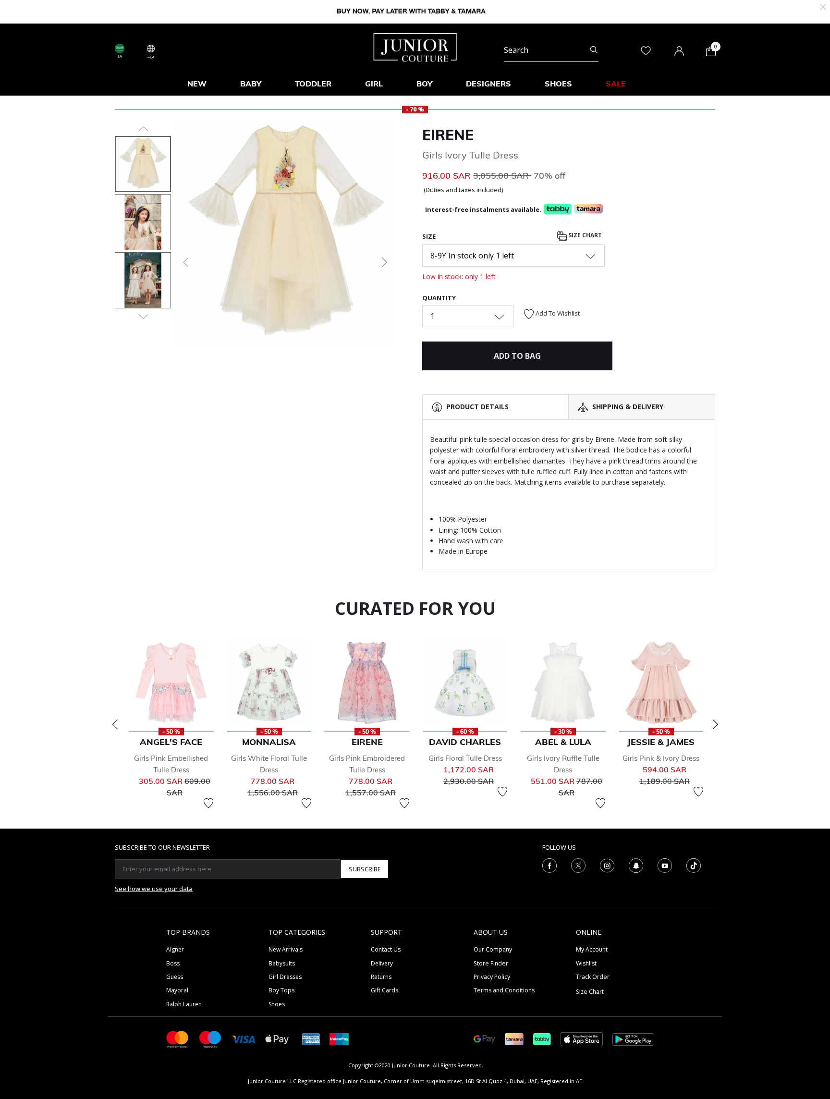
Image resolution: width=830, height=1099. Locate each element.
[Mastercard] (177, 1038)
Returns (381, 977)
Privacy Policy (492, 977)
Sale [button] (616, 83)
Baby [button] (250, 83)
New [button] (197, 83)
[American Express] (311, 1038)
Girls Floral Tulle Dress (465, 758)
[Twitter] (578, 865)
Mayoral (177, 990)
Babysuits (282, 963)
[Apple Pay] (277, 1038)
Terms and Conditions (504, 990)
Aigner (175, 949)
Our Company (493, 949)
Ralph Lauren (184, 1004)
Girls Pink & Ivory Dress (660, 758)
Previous (115, 724)
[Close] (823, 6)
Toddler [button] (313, 83)
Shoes (277, 1004)
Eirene (448, 135)
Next (715, 724)
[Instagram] (607, 865)
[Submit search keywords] (593, 50)
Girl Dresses (285, 977)
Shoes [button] (558, 83)
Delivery (382, 963)
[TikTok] (693, 865)
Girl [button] (374, 83)
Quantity (439, 297)
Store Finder (491, 963)
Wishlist (586, 963)
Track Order (593, 977)
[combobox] (551, 50)
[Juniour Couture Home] (415, 46)
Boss (173, 963)
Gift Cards (384, 990)
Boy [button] (424, 83)
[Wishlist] (208, 803)
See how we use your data (154, 888)
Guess (174, 977)
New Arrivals (286, 949)
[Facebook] (549, 865)
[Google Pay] (484, 1038)
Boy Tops (281, 990)
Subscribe (365, 869)
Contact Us (386, 949)
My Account (592, 949)
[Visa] (244, 1038)
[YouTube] (665, 865)
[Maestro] (210, 1038)
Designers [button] (488, 83)
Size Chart (584, 235)
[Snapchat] (636, 865)
